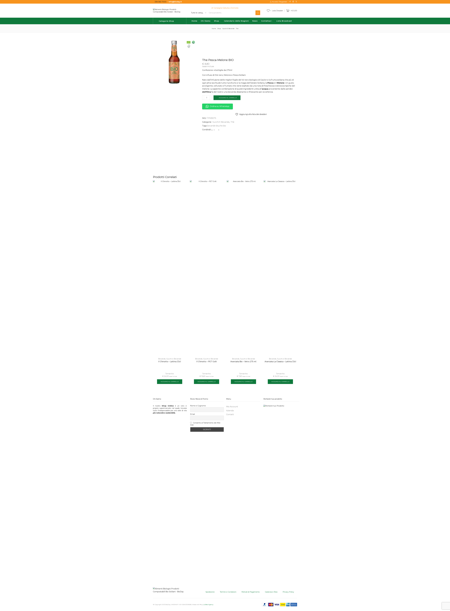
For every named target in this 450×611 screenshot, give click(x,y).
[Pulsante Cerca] (257, 12)
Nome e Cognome (198, 406)
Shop (216, 21)
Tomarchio (169, 374)
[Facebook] (290, 2)
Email (192, 414)
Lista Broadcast (284, 21)
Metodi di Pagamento (251, 592)
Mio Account (232, 406)
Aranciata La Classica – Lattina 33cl (280, 361)
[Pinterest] (214, 130)
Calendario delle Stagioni (236, 21)
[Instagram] (293, 2)
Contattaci (266, 21)
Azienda (230, 410)
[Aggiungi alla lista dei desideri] (182, 185)
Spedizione (210, 592)
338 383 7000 (160, 2)
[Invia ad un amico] (216, 130)
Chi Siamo (205, 21)
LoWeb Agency (208, 604)
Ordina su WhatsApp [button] (219, 106)
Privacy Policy (288, 592)
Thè (237, 28)
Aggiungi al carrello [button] (170, 381)
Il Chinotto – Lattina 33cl (169, 361)
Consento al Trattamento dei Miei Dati (205, 424)
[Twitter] (296, 2)
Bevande (162, 359)
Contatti (230, 414)
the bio (222, 126)
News (255, 21)
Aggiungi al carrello (228, 98)
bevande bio (213, 126)
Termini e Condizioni (228, 592)
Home (194, 21)
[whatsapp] (218, 130)
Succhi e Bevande (228, 28)
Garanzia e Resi (271, 592)
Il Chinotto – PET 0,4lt (206, 361)
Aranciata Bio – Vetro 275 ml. (243, 361)
